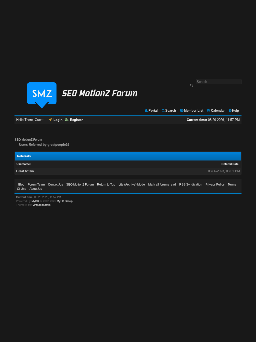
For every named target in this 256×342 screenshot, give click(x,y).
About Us (36, 189)
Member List (193, 110)
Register (76, 120)
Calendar (218, 110)
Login (58, 120)
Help (235, 110)
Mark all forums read (162, 184)
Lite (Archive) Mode (131, 184)
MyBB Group (64, 201)
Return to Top (106, 184)
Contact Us (55, 184)
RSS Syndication (190, 184)
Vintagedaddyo (41, 204)
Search (170, 110)
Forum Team (36, 184)
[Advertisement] (128, 37)
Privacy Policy (215, 184)
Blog (21, 184)
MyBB (35, 201)
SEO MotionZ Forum (28, 139)
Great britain (25, 171)
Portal (153, 110)
